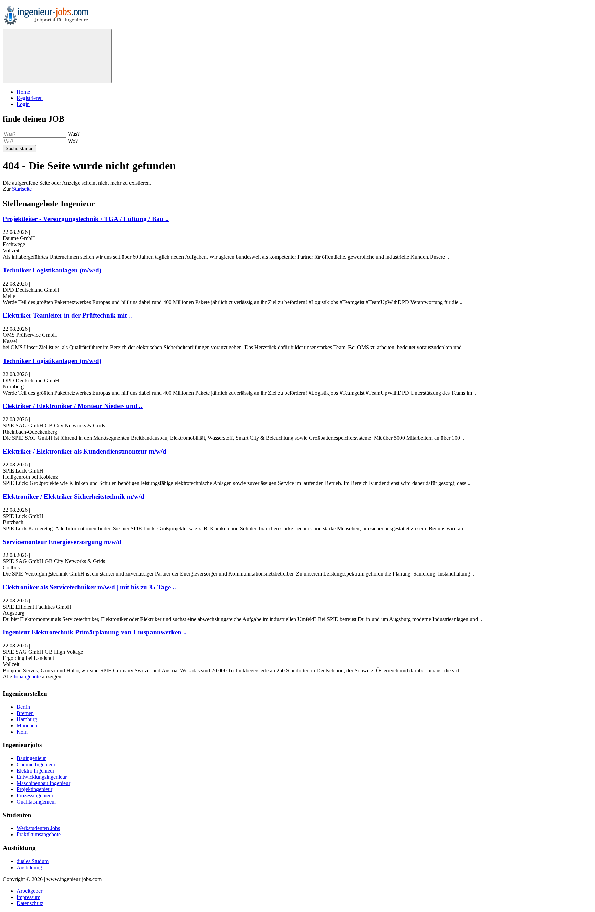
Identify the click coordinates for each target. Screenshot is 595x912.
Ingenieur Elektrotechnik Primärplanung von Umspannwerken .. (95, 632)
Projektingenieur (34, 789)
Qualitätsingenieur (36, 802)
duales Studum (33, 861)
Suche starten (19, 148)
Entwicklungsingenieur (42, 777)
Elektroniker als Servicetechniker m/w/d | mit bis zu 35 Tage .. (89, 587)
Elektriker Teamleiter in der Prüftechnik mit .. (67, 315)
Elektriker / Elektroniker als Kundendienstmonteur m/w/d (84, 451)
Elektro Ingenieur (35, 771)
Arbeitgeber (29, 891)
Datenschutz (30, 903)
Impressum (28, 897)
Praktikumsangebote (39, 834)
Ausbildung (29, 867)
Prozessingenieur (35, 795)
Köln (22, 732)
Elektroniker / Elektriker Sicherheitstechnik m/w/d (73, 496)
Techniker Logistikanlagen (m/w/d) (52, 270)
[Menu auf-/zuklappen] (57, 56)
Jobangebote (27, 677)
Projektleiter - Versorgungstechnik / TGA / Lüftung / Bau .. (86, 218)
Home (23, 92)
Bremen (25, 713)
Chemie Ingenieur (36, 764)
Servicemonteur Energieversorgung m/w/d (62, 542)
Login (23, 104)
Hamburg (27, 719)
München (27, 725)
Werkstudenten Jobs (38, 828)
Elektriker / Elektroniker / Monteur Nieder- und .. (73, 406)
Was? (74, 134)
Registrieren (30, 98)
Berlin (23, 707)
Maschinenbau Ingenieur (43, 783)
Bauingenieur (31, 758)
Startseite (22, 189)
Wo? (73, 141)
